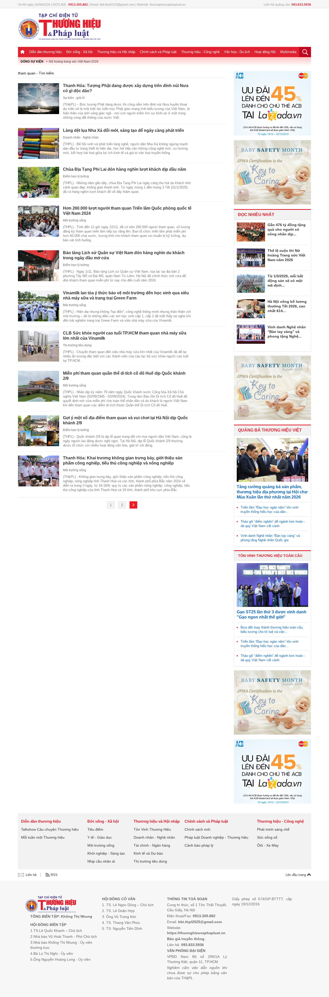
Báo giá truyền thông (185, 939)
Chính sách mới (197, 829)
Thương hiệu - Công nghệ (200, 52)
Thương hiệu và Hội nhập (116, 52)
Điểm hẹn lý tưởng (76, 176)
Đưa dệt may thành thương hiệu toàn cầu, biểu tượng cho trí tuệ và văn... (272, 629)
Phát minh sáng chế (273, 829)
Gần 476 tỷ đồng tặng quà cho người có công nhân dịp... (287, 229)
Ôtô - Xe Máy (268, 845)
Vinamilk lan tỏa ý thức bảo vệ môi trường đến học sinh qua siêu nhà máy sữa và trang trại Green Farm (126, 295)
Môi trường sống (74, 220)
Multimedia (288, 52)
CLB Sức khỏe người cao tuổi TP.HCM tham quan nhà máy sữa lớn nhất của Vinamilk (124, 335)
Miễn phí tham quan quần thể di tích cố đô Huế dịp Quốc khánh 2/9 (124, 376)
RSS (54, 875)
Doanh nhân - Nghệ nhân (81, 137)
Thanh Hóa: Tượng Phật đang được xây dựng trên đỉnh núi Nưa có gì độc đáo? (125, 88)
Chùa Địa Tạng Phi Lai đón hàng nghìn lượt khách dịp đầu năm (124, 169)
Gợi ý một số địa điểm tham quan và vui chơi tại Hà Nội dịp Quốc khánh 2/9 (125, 420)
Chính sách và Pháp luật (158, 52)
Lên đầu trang (296, 875)
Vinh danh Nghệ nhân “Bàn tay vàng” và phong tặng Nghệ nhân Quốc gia (270, 538)
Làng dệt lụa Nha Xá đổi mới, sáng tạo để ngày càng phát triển (123, 130)
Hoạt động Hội (265, 52)
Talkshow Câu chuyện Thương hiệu (50, 829)
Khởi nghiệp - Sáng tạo (106, 853)
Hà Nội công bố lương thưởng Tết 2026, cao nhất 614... (287, 306)
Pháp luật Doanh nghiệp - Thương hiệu (216, 837)
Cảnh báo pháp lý (199, 845)
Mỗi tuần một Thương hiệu (43, 837)
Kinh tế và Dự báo (148, 853)
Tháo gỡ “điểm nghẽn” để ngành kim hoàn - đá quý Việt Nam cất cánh (273, 524)
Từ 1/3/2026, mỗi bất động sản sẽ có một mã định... (285, 280)
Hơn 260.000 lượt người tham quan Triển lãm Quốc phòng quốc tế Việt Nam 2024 (127, 211)
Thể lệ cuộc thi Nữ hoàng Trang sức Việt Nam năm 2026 (286, 255)
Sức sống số (267, 837)
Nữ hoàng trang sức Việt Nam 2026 (73, 61)
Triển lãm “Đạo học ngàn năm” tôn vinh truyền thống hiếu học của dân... (269, 509)
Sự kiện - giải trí (74, 98)
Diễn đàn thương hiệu (45, 52)
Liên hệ (31, 875)
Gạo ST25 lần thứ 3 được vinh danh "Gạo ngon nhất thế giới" (271, 614)
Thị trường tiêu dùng (77, 345)
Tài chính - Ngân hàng (152, 845)
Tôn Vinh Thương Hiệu (152, 829)
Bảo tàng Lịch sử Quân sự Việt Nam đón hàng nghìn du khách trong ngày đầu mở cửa (124, 255)
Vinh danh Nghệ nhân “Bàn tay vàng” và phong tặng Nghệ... (287, 331)
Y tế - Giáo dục (99, 837)
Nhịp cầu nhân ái (101, 861)
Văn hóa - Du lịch (237, 52)
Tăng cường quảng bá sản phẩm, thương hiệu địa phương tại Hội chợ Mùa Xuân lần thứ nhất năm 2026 (272, 492)
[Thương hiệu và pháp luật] (51, 904)
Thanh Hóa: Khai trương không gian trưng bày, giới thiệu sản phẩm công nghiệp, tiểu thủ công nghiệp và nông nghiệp (122, 460)
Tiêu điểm (95, 829)
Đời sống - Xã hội (79, 52)
